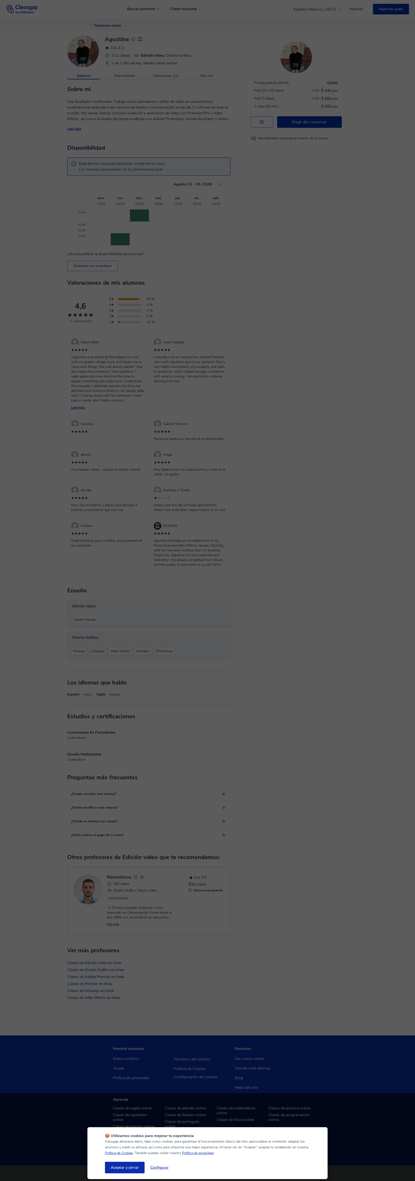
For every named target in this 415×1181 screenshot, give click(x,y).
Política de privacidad (198, 1153)
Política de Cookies (119, 1153)
